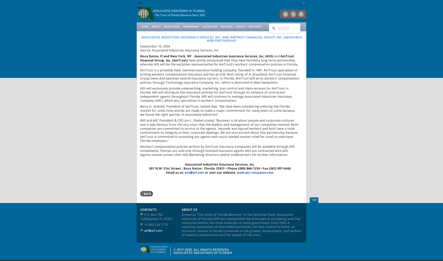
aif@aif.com (153, 230)
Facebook (301, 14)
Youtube (285, 14)
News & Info (172, 26)
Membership (191, 26)
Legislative (209, 26)
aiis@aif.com (194, 172)
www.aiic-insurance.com (255, 172)
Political (226, 26)
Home (145, 26)
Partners (255, 26)
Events (241, 26)
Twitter (293, 14)
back (147, 194)
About (156, 26)
